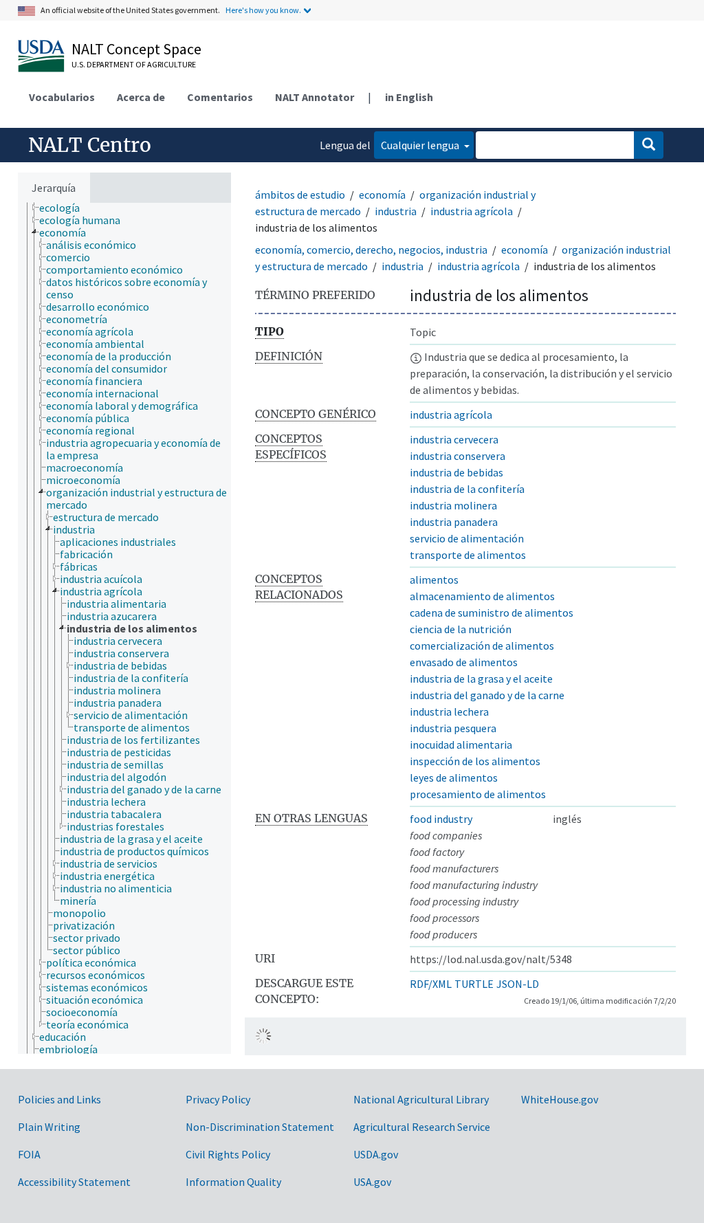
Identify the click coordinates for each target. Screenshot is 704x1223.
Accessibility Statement (74, 1182)
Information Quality (233, 1182)
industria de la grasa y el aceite (481, 678)
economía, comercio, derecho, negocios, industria (371, 249)
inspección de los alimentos (475, 761)
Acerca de (141, 97)
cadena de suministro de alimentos (491, 612)
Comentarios (220, 97)
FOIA (29, 1154)
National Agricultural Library (421, 1099)
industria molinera (453, 505)
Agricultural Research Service (421, 1127)
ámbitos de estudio (300, 194)
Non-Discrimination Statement (260, 1127)
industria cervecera (454, 439)
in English (409, 97)
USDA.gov (375, 1154)
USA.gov (372, 1182)
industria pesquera (453, 728)
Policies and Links (59, 1099)
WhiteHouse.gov (559, 1099)
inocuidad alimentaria (461, 744)
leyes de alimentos (454, 777)
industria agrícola (471, 211)
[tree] (124, 628)
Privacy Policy (218, 1099)
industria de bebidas (456, 472)
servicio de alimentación (467, 538)
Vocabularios (62, 97)
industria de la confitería (467, 489)
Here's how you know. (263, 10)
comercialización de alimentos (482, 645)
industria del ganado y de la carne (487, 695)
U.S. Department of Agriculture (134, 64)
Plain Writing (49, 1127)
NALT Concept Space (136, 48)
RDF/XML (431, 984)
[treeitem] (65, 207)
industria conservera (457, 456)
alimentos (434, 579)
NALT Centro (89, 145)
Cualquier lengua (421, 145)
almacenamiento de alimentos (482, 596)
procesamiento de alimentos (478, 794)
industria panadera (454, 522)
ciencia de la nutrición (461, 629)
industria (396, 211)
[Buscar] (648, 145)
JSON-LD (517, 984)
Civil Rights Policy (228, 1154)
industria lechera (449, 711)
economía (382, 194)
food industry (441, 819)
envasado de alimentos (464, 662)
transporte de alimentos (468, 555)
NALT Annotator (314, 97)
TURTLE (474, 984)
